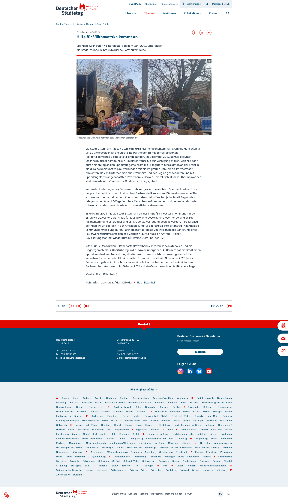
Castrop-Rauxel (122, 407)
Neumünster (92, 447)
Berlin (98, 402)
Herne (71, 429)
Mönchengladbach (96, 443)
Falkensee (97, 416)
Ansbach (124, 398)
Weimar (89, 470)
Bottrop (194, 402)
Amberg (87, 398)
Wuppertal (208, 470)
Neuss (120, 447)
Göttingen (198, 420)
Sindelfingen (189, 461)
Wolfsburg (171, 470)
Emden (186, 411)
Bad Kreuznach (205, 398)
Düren (129, 411)
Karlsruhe (216, 429)
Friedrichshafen (90, 420)
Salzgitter (61, 461)
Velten (180, 465)
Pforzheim (211, 452)
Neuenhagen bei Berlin (69, 447)
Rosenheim (193, 456)
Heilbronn (210, 425)
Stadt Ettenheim (146, 282)
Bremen (80, 407)
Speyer (216, 461)
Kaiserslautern (188, 429)
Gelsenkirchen (132, 420)
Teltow (114, 465)
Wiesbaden (102, 470)
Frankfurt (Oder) (181, 416)
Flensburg (112, 416)
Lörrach (110, 438)
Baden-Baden (224, 398)
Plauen (68, 456)
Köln (114, 434)
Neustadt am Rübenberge (141, 447)
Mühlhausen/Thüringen (122, 443)
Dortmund (81, 411)
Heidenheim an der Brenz (187, 425)
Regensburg (139, 456)
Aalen (76, 398)
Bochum (172, 402)
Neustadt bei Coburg (207, 447)
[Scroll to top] (229, 320)
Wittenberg (157, 470)
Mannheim (226, 438)
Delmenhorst (225, 407)
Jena (170, 429)
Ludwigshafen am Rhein (159, 438)
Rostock (206, 456)
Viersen (192, 465)
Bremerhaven (96, 407)
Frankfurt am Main (206, 416)
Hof (109, 429)
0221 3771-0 (128, 350)
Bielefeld (160, 402)
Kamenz (204, 429)
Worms (196, 470)
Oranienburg (166, 452)
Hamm (128, 425)
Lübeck (122, 438)
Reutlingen (169, 456)
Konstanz (124, 434)
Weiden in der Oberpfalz (69, 470)
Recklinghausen (121, 456)
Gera (145, 420)
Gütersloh (61, 425)
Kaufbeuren (62, 434)
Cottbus (177, 407)
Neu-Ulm (205, 443)
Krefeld (136, 434)
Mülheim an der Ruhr (151, 443)
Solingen (204, 461)
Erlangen (217, 411)
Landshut (201, 434)
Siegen (176, 461)
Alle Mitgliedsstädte (142, 389)
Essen (228, 411)
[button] (130, 13)
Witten (144, 470)
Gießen (154, 420)
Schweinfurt (149, 461)
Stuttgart (76, 465)
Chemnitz (150, 407)
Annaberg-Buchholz (105, 398)
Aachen (65, 398)
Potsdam (80, 456)
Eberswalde (161, 411)
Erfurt (196, 411)
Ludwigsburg (136, 438)
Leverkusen (225, 434)
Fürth (114, 420)
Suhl (87, 465)
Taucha (103, 465)
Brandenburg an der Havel (217, 402)
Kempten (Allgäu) (81, 434)
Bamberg (61, 402)
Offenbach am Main (117, 452)
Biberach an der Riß (140, 402)
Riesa (181, 456)
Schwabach (89, 461)
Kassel (228, 429)
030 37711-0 (68, 350)
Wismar (134, 470)
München (173, 443)
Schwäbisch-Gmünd (109, 461)
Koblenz (104, 434)
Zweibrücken (63, 474)
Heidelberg (165, 425)
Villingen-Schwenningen (213, 465)
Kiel (95, 434)
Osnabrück (181, 452)
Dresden (105, 411)
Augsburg (182, 398)
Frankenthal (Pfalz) (156, 416)
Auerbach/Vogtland (163, 398)
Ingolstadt (141, 429)
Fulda (105, 420)
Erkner (206, 411)
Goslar (177, 420)
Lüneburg (182, 438)
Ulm (165, 465)
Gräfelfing (212, 420)
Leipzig (212, 434)
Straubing (61, 465)
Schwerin (164, 461)
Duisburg (118, 411)
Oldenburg (150, 452)
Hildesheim (98, 429)
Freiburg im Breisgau (67, 420)
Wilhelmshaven (119, 470)
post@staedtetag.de (74, 357)
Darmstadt (193, 407)
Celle (138, 407)
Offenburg (136, 452)
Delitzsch (208, 407)
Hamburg (106, 425)
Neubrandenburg (223, 443)
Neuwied (227, 447)
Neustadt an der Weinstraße (176, 447)
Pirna (59, 456)
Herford (60, 429)
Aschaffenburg (141, 398)
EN (228, 493)
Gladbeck (166, 420)
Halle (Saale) (91, 425)
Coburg (164, 407)
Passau (199, 452)
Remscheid (155, 456)
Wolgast (184, 470)
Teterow (126, 465)
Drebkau (94, 411)
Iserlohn (155, 429)
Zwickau (77, 474)
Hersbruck (83, 429)
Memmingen (75, 443)
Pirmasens (226, 452)
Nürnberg (77, 452)
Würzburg (222, 470)
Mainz (214, 438)
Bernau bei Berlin (115, 402)
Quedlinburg (99, 456)
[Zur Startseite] (77, 9)
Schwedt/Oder (131, 461)
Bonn (183, 402)
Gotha (186, 420)
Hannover (150, 425)
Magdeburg (201, 438)
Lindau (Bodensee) (92, 438)
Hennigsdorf (225, 425)
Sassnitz (74, 461)
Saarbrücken (225, 456)
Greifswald (226, 420)
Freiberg (227, 416)
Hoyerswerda (122, 429)
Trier (137, 465)
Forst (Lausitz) (131, 416)
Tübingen (148, 465)
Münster (186, 443)
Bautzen (73, 402)
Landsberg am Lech (182, 434)
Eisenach (175, 411)
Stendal (228, 461)
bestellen (200, 352)
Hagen (78, 425)
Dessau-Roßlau (64, 411)
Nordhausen (62, 452)
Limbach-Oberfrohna (67, 438)
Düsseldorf (141, 411)
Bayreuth (87, 402)
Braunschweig (64, 407)
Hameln (118, 425)
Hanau (138, 425)
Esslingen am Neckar (69, 416)
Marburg (60, 443)
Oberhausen (96, 452)
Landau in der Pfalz (158, 434)
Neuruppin (108, 447)
